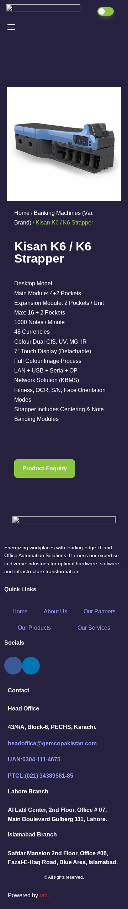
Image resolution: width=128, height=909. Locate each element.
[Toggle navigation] (11, 27)
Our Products (34, 628)
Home (22, 213)
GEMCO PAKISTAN (47, 12)
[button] (44, 468)
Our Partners (100, 611)
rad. (44, 895)
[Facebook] (13, 666)
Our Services (94, 628)
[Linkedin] (31, 666)
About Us (55, 611)
